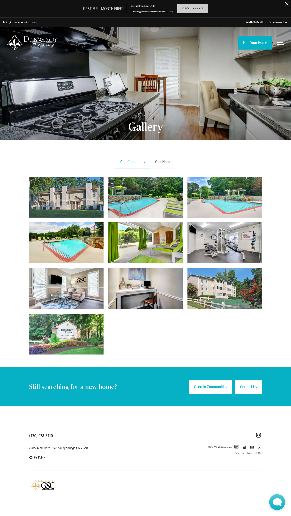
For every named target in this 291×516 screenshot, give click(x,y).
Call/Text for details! (193, 8)
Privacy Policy (240, 453)
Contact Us (248, 386)
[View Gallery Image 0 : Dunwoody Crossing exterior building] (66, 197)
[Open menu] (281, 43)
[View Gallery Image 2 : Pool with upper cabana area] (224, 197)
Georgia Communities (210, 386)
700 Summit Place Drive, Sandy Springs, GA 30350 (58, 448)
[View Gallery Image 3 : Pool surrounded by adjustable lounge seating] (66, 242)
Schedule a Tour (278, 22)
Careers (250, 453)
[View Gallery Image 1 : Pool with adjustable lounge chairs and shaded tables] (145, 197)
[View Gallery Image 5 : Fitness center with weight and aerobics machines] (224, 242)
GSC (5, 22)
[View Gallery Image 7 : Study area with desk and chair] (145, 288)
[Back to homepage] (32, 42)
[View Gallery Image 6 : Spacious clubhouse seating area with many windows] (66, 288)
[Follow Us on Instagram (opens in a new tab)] (258, 435)
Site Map (258, 453)
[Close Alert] (287, 4)
